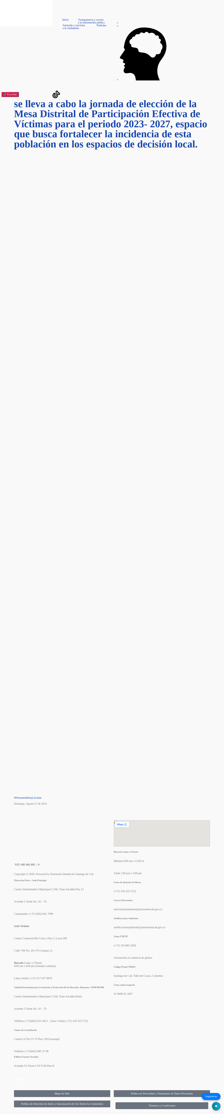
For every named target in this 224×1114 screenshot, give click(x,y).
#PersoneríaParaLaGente (27, 797)
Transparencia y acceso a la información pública (91, 21)
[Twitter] (37, 94)
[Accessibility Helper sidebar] (4, 4)
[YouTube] (46, 94)
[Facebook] (27, 94)
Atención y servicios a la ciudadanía (73, 27)
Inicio (65, 19)
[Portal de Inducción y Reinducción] (143, 79)
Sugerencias (211, 1096)
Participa (101, 25)
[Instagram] (18, 94)
